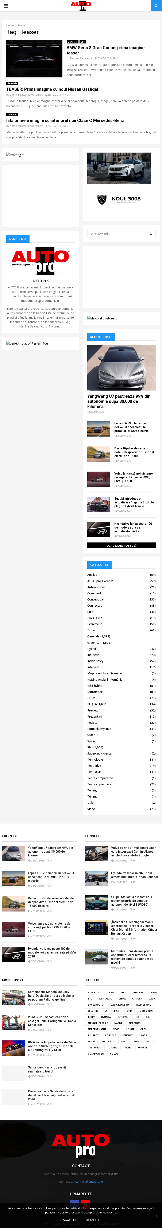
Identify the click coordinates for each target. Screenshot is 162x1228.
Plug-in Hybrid (96, 704)
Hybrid (91, 649)
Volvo (114, 1053)
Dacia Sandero (120, 1004)
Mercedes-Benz (97, 1029)
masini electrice (98, 1023)
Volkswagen (96, 1053)
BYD (90, 998)
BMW (154, 992)
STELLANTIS (108, 1041)
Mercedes (134, 1023)
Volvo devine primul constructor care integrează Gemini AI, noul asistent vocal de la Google (133, 851)
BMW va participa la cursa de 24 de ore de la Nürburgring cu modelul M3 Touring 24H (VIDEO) (52, 1046)
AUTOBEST (139, 992)
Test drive (94, 766)
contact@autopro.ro (89, 1181)
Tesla (135, 1041)
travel (127, 1047)
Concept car (95, 599)
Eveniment (94, 624)
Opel (143, 1029)
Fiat (116, 1010)
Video (91, 809)
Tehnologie (95, 759)
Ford (129, 1010)
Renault (127, 1035)
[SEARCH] (151, 234)
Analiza (92, 575)
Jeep (137, 1017)
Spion (91, 741)
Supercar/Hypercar (100, 753)
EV (106, 1010)
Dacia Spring (143, 1004)
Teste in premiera (99, 784)
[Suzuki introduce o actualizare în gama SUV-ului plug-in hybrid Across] (98, 504)
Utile (90, 803)
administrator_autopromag (26, 94)
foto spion (145, 1010)
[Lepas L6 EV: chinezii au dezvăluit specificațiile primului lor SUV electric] (98, 429)
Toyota (112, 1047)
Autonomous (96, 587)
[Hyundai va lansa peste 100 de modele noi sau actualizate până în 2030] (98, 529)
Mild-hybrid (94, 686)
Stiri (83, 41)
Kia (148, 1017)
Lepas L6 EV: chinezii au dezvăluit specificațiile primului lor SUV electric (131, 427)
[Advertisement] (40, 196)
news (116, 1029)
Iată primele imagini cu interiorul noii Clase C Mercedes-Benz (65, 120)
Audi (123, 992)
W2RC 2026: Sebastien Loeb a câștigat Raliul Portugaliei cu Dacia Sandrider (52, 1020)
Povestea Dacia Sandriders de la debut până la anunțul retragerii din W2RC (52, 1095)
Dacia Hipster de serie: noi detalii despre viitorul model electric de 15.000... (134, 452)
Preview (92, 710)
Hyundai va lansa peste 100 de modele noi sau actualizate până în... (133, 527)
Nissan (130, 1029)
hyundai (106, 1017)
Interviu (123, 1017)
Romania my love (99, 729)
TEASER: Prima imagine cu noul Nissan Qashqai (52, 89)
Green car (94, 643)
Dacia (152, 998)
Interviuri (93, 667)
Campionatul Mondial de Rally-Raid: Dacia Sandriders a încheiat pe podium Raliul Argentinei (51, 995)
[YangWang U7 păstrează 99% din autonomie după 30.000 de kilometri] (121, 368)
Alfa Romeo (95, 992)
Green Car (10, 836)
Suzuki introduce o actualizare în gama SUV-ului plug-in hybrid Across (134, 502)
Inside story (95, 661)
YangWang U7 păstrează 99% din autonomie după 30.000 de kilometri (118, 401)
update (142, 1047)
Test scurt (94, 772)
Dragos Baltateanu (81, 58)
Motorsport (95, 692)
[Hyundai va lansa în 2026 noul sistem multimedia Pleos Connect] (96, 878)
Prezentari (94, 716)
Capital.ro (105, 998)
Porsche (110, 1035)
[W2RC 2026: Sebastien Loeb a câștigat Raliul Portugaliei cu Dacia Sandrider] (13, 1022)
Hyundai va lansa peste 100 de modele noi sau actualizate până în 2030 (52, 952)
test (148, 1041)
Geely (91, 1017)
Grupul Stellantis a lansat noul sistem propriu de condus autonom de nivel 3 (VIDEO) (131, 900)
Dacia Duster (96, 1004)
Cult (90, 612)
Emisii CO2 (94, 618)
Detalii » (92, 1219)
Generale (72, 41)
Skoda (143, 1035)
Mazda (118, 1023)
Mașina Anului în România (105, 673)
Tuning (92, 790)
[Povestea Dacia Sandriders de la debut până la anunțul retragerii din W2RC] (13, 1097)
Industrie (93, 655)
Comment (94, 593)
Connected (94, 605)
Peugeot (93, 1035)
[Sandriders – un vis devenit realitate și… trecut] (13, 1073)
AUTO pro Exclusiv (100, 581)
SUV (123, 1041)
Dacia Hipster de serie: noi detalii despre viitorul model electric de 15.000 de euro (51, 902)
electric (93, 1010)
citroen (137, 998)
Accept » (70, 1219)
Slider (91, 735)
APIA (111, 992)
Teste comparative (100, 778)
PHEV (91, 698)
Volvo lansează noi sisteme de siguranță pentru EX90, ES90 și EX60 (133, 477)
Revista (92, 723)
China (122, 998)
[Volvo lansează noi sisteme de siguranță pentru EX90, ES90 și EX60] (98, 479)
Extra (91, 630)
